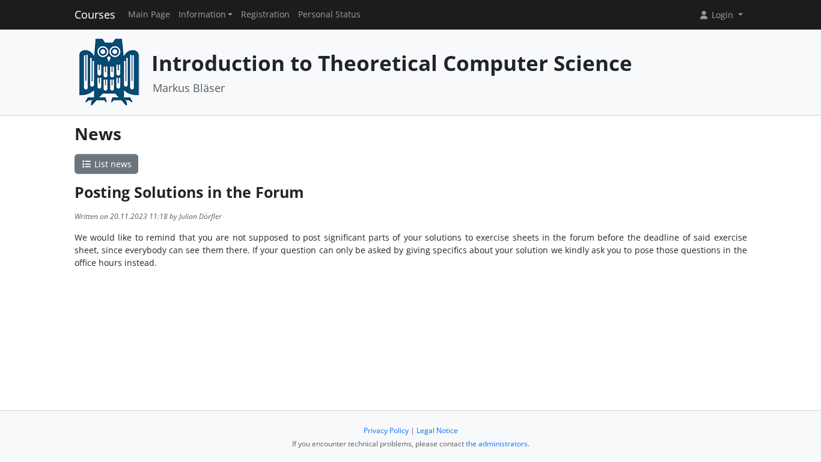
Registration (265, 14)
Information (202, 14)
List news (112, 164)
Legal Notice (437, 430)
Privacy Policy (386, 430)
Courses (95, 14)
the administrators (497, 444)
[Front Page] (109, 71)
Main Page (149, 14)
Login (722, 14)
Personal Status (329, 14)
